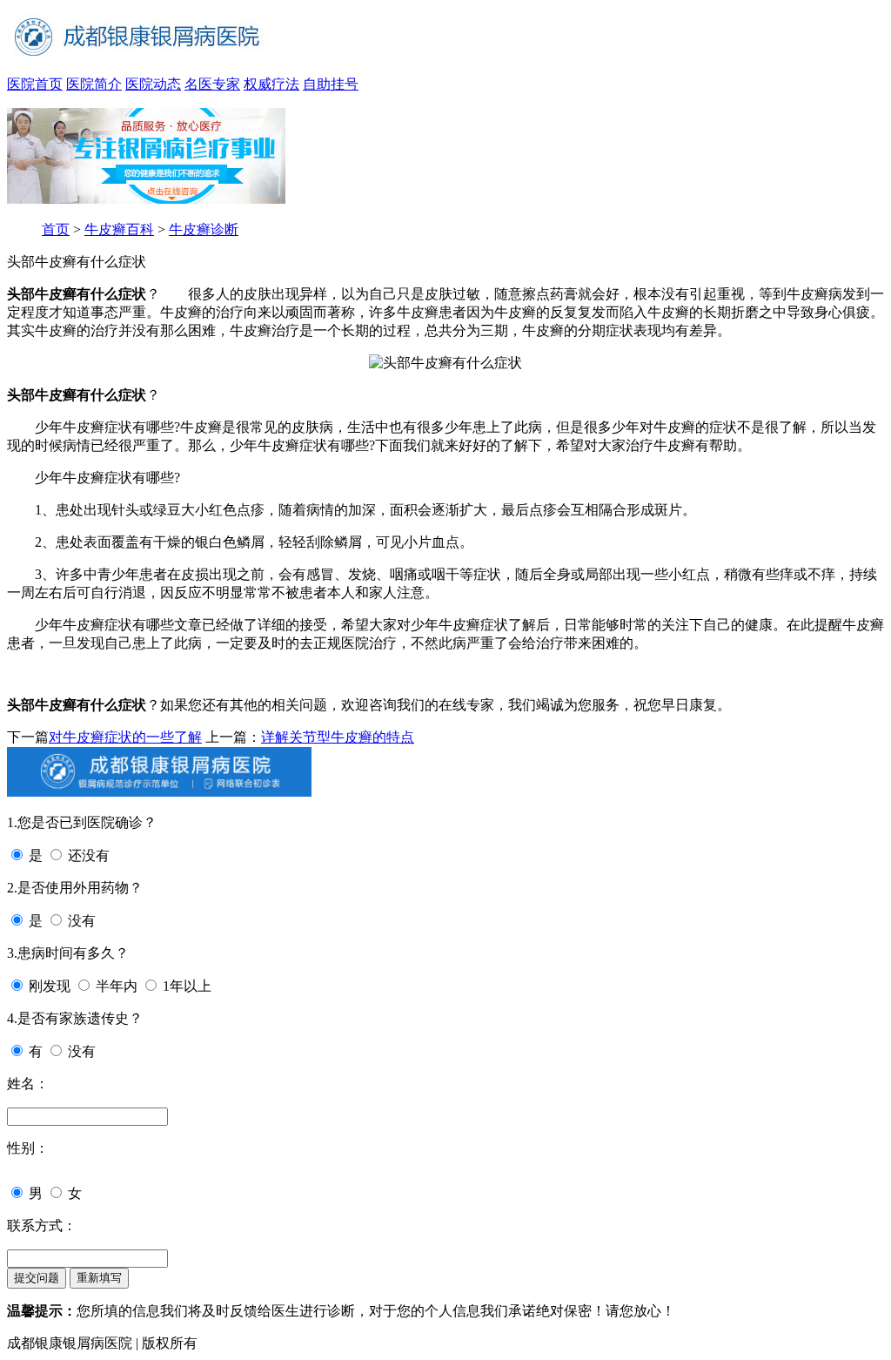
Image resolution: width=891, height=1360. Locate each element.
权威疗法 (271, 84)
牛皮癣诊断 (203, 229)
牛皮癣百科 (119, 229)
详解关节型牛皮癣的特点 (337, 737)
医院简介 (94, 84)
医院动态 (153, 84)
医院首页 (35, 84)
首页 (56, 229)
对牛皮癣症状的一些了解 (125, 737)
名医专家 (212, 84)
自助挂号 (330, 84)
